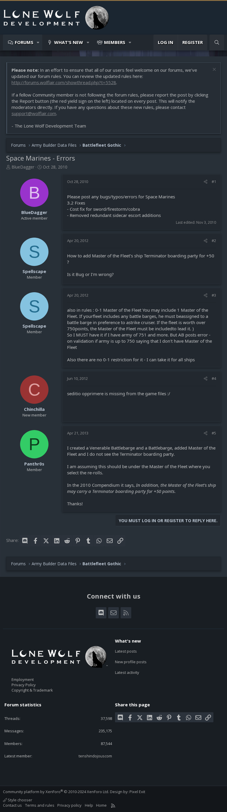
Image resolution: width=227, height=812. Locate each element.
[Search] (217, 42)
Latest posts (126, 651)
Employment (23, 679)
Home (101, 805)
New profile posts (131, 661)
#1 (214, 181)
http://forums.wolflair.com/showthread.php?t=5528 (64, 82)
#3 (214, 295)
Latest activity (127, 672)
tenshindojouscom (95, 756)
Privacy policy (69, 805)
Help (89, 805)
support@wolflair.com (34, 113)
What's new (68, 42)
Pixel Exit (137, 791)
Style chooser (19, 800)
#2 (214, 240)
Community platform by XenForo (56, 791)
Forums (24, 42)
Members (114, 42)
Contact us (12, 805)
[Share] (206, 181)
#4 (214, 378)
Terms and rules (39, 805)
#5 (214, 433)
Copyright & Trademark (32, 690)
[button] (38, 42)
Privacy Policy (24, 684)
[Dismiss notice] (213, 70)
